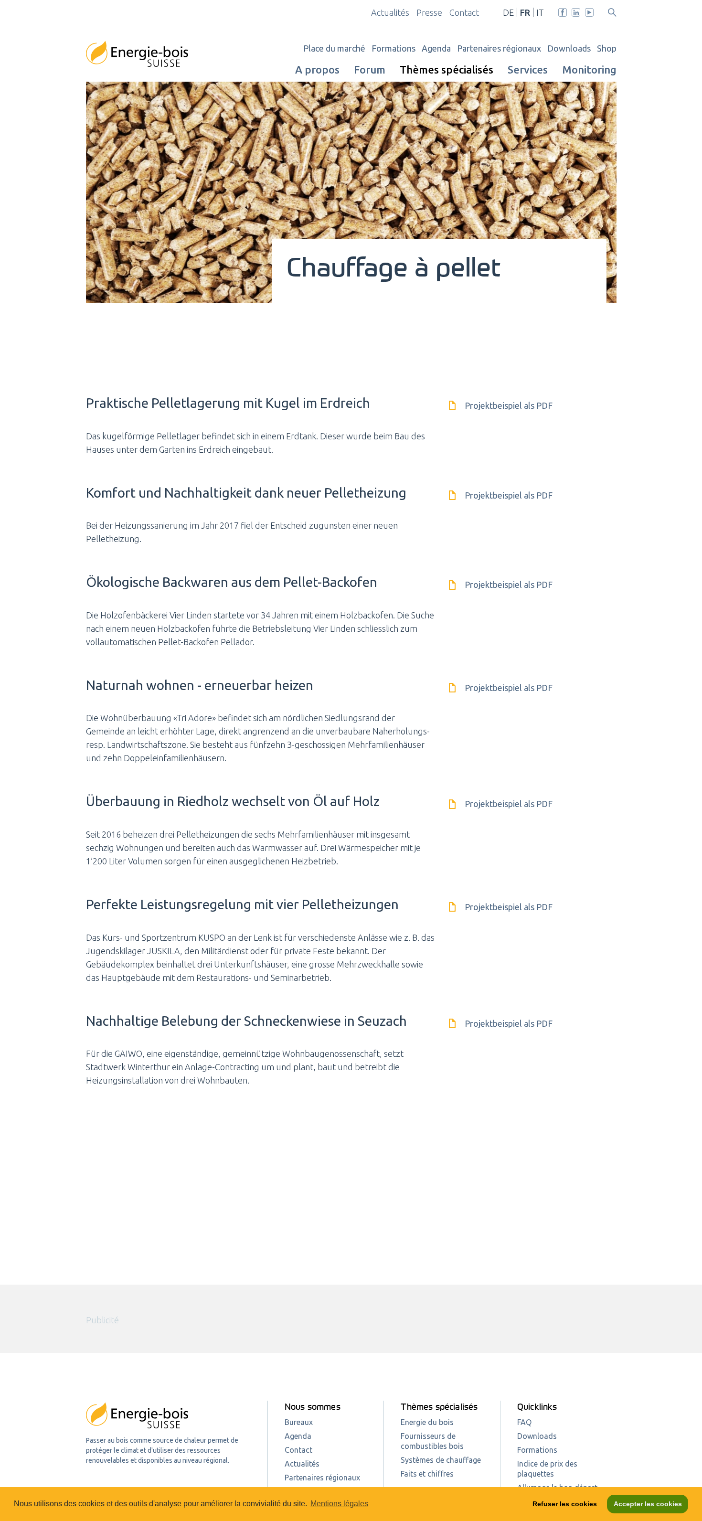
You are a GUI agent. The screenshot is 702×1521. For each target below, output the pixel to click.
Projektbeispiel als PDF (508, 405)
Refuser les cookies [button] (564, 1504)
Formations (393, 48)
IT (540, 12)
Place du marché (334, 48)
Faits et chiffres (427, 1473)
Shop (607, 48)
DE (508, 12)
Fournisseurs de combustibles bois (432, 1441)
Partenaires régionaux (499, 48)
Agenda (436, 48)
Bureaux (299, 1422)
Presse (429, 12)
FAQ (524, 1422)
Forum (369, 69)
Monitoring (589, 69)
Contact (464, 12)
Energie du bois (427, 1422)
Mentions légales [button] (339, 1504)
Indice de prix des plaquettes (547, 1468)
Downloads (569, 48)
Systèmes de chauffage (441, 1460)
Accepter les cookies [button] (648, 1504)
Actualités (390, 12)
